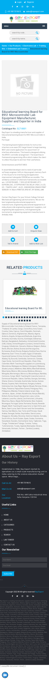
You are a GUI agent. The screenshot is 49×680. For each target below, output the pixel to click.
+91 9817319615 (14, 11)
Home (4, 46)
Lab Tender (9, 540)
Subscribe (8, 573)
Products (8, 530)
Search (7, 535)
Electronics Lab (29, 46)
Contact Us (9, 545)
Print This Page (30, 252)
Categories (9, 525)
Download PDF (12, 252)
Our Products (15, 46)
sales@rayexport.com (35, 11)
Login (19, 2)
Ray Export (39, 592)
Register (30, 2)
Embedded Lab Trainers (18, 49)
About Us (8, 520)
